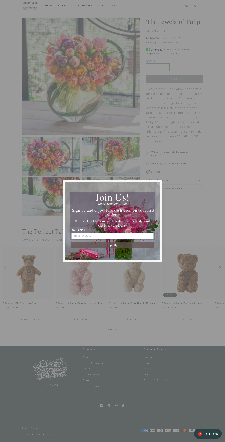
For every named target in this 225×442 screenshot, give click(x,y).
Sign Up (113, 245)
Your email (78, 230)
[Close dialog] (159, 183)
